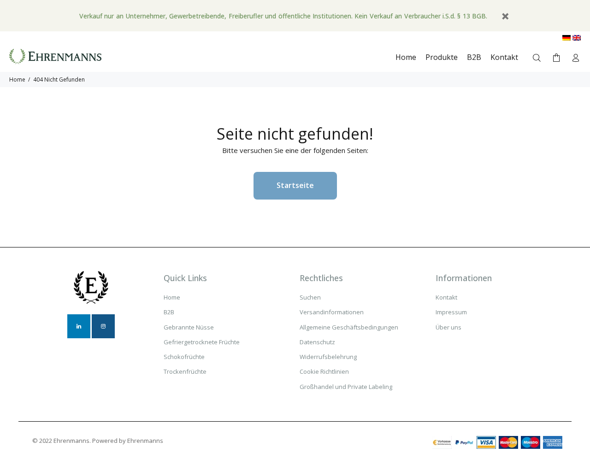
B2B (169, 312)
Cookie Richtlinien (324, 371)
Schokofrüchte (184, 357)
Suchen (310, 297)
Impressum (451, 312)
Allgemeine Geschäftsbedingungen (349, 327)
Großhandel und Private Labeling (346, 386)
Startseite (295, 185)
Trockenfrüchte (185, 371)
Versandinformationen (332, 312)
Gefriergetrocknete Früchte (202, 342)
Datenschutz (317, 342)
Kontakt (446, 297)
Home (17, 79)
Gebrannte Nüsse (189, 327)
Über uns (448, 327)
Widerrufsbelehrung (328, 357)
